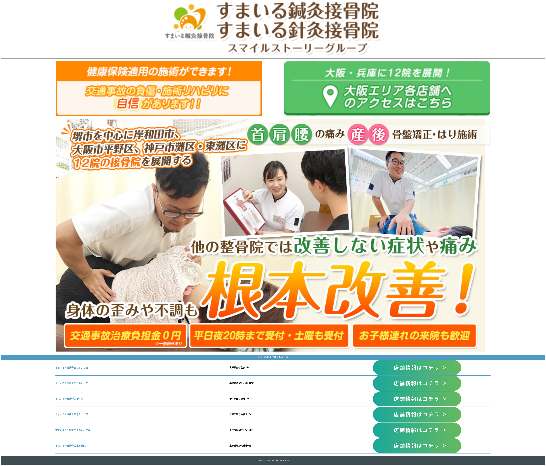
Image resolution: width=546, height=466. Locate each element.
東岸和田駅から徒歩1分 (241, 430)
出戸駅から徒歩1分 (239, 367)
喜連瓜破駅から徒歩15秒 (242, 383)
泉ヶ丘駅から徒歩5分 (240, 445)
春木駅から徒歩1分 (239, 398)
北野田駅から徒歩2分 (240, 414)
